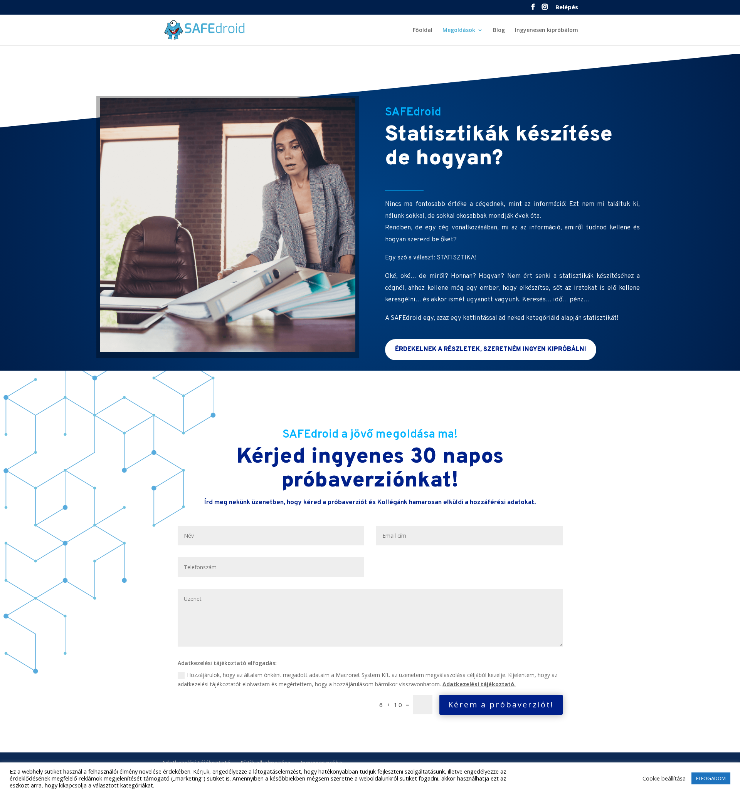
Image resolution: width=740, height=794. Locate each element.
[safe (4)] (227, 350)
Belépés (566, 7)
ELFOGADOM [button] (711, 778)
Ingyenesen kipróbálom (546, 30)
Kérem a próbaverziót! (501, 704)
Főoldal (422, 30)
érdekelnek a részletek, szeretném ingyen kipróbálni (490, 349)
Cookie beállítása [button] (664, 778)
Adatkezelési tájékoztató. (479, 684)
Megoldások (458, 30)
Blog (499, 30)
